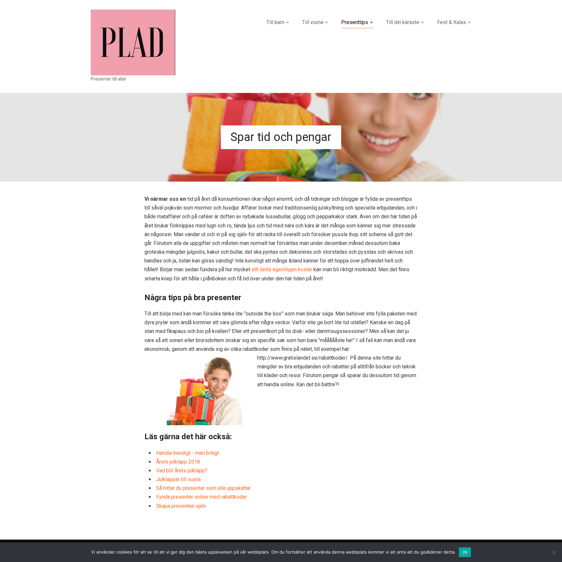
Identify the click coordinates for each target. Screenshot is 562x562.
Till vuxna (312, 22)
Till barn (275, 22)
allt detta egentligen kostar (281, 269)
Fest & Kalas (451, 22)
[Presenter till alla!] (133, 42)
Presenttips (354, 22)
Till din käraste (402, 22)
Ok (465, 552)
